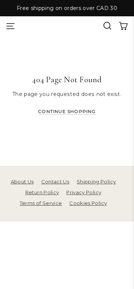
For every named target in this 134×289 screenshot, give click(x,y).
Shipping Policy (96, 182)
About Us (22, 182)
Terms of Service (41, 203)
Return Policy (42, 192)
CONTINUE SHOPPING (67, 111)
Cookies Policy (88, 203)
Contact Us (55, 182)
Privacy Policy (83, 192)
